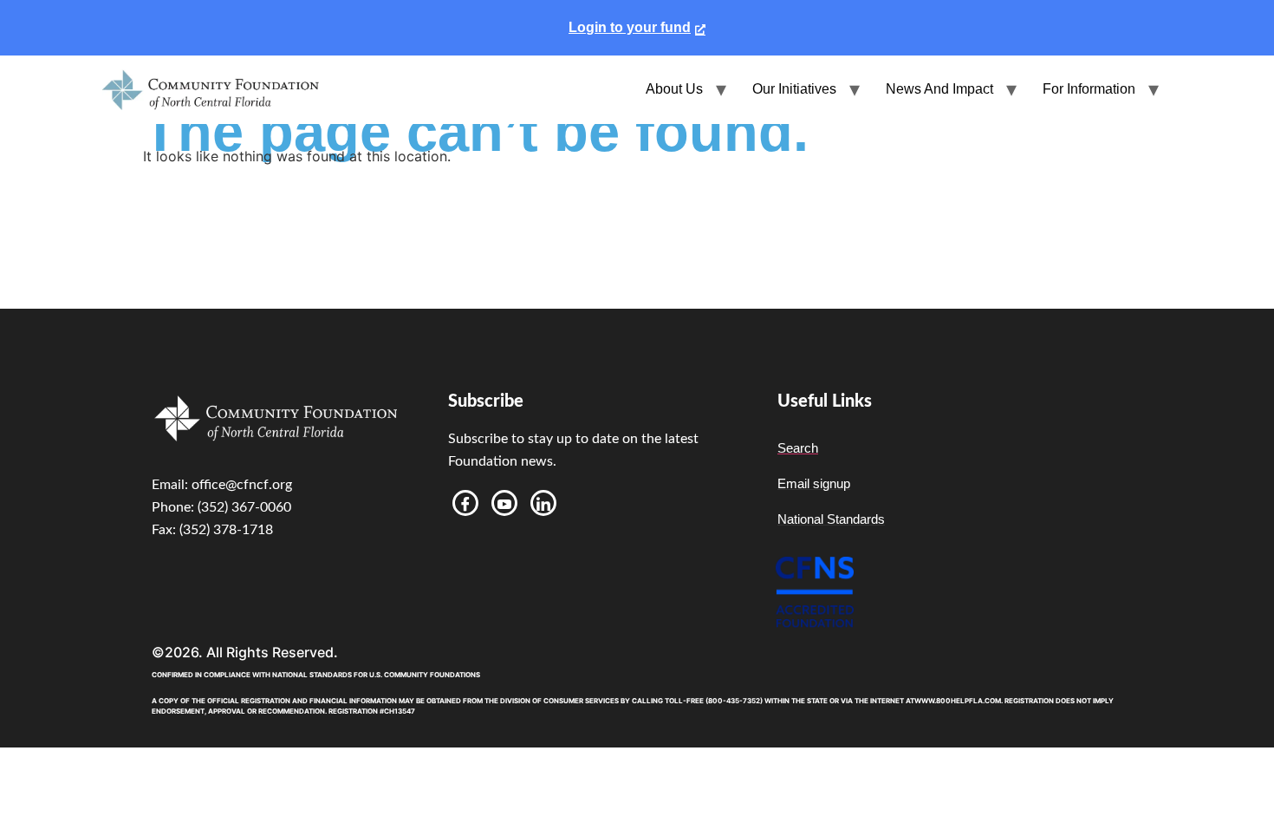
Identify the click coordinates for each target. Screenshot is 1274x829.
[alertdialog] (637, 27)
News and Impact (939, 89)
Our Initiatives (794, 89)
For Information (1089, 89)
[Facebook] (465, 503)
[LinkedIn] (543, 503)
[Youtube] (504, 503)
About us (674, 89)
